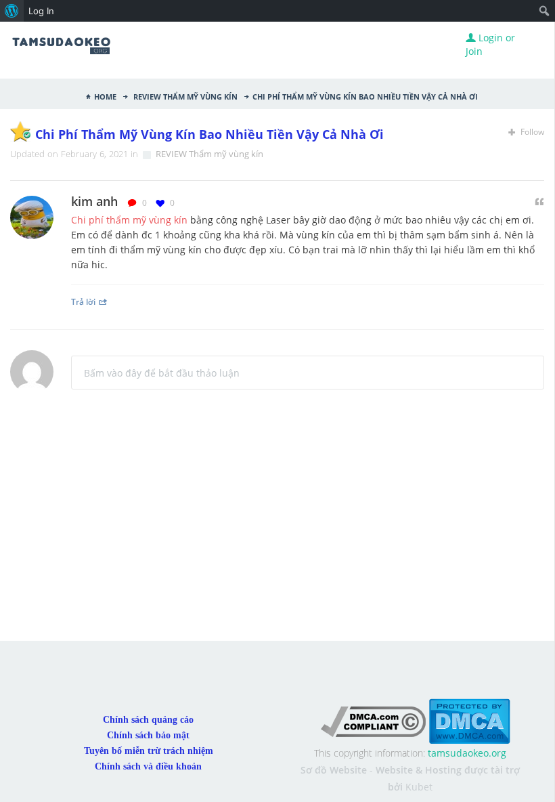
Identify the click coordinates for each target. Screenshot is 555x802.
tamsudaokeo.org (467, 752)
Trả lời (83, 301)
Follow (531, 132)
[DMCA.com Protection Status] (469, 720)
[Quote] (539, 202)
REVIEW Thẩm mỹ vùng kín (184, 95)
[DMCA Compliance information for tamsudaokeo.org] (373, 720)
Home (105, 95)
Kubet (418, 786)
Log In (41, 10)
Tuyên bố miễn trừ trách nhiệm (148, 751)
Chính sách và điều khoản (148, 766)
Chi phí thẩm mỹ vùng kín (129, 219)
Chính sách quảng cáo (148, 720)
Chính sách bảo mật (148, 735)
